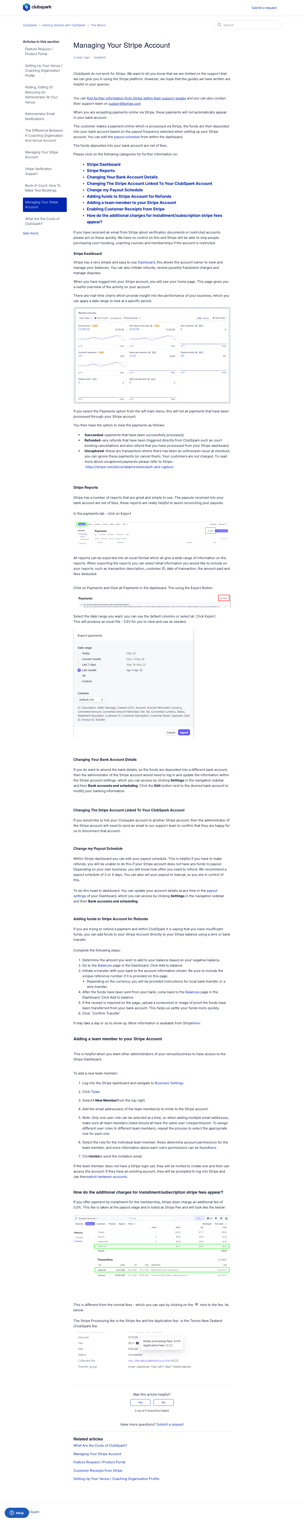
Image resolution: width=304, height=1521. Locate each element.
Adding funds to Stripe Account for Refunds (129, 196)
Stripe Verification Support (38, 171)
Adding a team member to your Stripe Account (132, 202)
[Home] (37, 10)
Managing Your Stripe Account (41, 154)
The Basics (98, 25)
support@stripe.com (125, 103)
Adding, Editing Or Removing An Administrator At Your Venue (41, 94)
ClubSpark (30, 25)
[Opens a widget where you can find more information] (16, 1513)
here (212, 1147)
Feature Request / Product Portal (39, 51)
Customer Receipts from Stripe (97, 1470)
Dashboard (146, 262)
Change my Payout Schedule (115, 190)
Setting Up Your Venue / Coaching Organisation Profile (43, 70)
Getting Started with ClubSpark (63, 25)
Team (95, 1092)
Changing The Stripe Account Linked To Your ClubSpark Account (149, 183)
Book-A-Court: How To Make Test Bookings (43, 188)
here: (197, 1023)
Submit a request (264, 8)
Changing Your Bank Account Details (123, 177)
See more (30, 233)
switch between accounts (107, 1177)
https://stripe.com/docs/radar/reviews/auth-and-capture (129, 467)
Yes (140, 1402)
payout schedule (127, 137)
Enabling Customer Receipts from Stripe (126, 209)
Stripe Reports (101, 170)
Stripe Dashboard (103, 164)
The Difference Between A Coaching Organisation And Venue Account (44, 135)
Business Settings (169, 1083)
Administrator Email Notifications (40, 116)
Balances (105, 965)
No (163, 1402)
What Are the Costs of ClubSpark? (42, 221)
